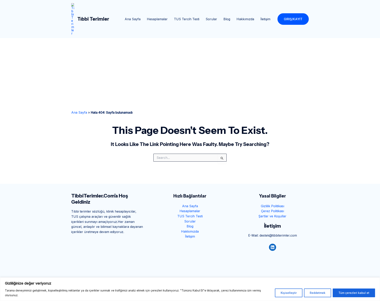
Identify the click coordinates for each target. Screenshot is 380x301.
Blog (226, 19)
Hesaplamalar (157, 19)
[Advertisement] (190, 68)
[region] (190, 289)
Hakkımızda (245, 19)
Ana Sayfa (133, 19)
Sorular (211, 19)
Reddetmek (317, 292)
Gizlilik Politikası (272, 206)
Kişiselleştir (289, 292)
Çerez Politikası (272, 211)
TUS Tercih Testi (186, 19)
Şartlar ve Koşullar (272, 216)
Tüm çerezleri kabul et (353, 292)
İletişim (265, 19)
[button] (293, 19)
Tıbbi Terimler (93, 19)
